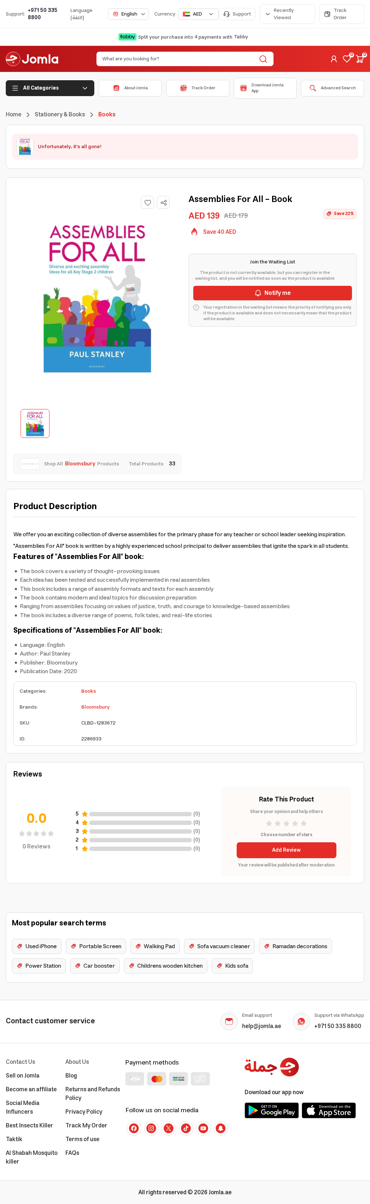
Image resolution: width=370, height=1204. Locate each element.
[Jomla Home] (32, 59)
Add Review (286, 850)
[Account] (334, 59)
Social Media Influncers (22, 1107)
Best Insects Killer (29, 1125)
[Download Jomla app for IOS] (329, 1110)
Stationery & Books (60, 114)
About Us (77, 1062)
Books (88, 691)
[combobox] (128, 14)
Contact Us (20, 1062)
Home (13, 114)
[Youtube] (203, 1128)
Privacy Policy (83, 1112)
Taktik (14, 1139)
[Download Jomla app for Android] (272, 1110)
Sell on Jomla (22, 1075)
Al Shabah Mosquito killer (31, 1157)
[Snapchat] (220, 1128)
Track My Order (86, 1125)
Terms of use (82, 1139)
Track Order (340, 14)
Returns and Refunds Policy (92, 1093)
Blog (71, 1075)
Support (242, 14)
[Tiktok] (186, 1128)
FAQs (72, 1153)
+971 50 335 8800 (42, 14)
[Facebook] (134, 1128)
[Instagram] (151, 1128)
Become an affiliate (31, 1089)
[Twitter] (168, 1128)
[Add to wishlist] (147, 202)
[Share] (163, 202)
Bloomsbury (95, 707)
